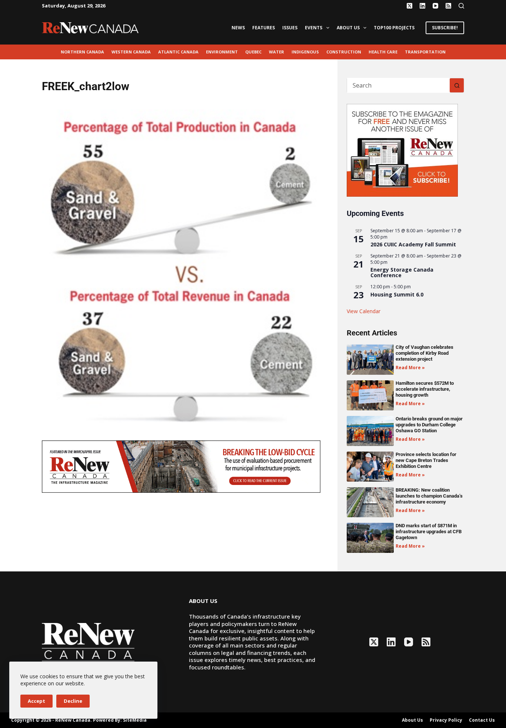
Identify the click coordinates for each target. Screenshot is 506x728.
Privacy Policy (446, 720)
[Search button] (457, 85)
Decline (73, 701)
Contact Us (482, 720)
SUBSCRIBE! (445, 27)
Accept (36, 701)
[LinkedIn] (422, 6)
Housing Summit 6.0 (396, 294)
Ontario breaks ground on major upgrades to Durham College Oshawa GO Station (429, 424)
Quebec (253, 52)
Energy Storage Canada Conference (401, 272)
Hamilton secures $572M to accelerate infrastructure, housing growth (425, 389)
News (238, 27)
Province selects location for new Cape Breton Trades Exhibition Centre (426, 460)
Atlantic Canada (178, 52)
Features (263, 27)
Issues (289, 27)
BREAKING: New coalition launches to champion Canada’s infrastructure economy (429, 496)
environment (222, 52)
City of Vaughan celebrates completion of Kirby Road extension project (424, 353)
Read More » (410, 367)
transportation (425, 52)
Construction (343, 52)
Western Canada (131, 52)
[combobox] (398, 85)
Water (276, 52)
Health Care (383, 52)
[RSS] (448, 6)
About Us (348, 27)
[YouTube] (435, 6)
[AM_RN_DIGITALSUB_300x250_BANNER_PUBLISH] (402, 149)
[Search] (461, 6)
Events (313, 27)
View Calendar (363, 311)
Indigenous (305, 52)
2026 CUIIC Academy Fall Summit (413, 244)
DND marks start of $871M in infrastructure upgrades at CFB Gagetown (429, 531)
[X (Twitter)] (409, 6)
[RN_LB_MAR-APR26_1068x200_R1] (181, 466)
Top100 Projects (394, 27)
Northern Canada (82, 52)
